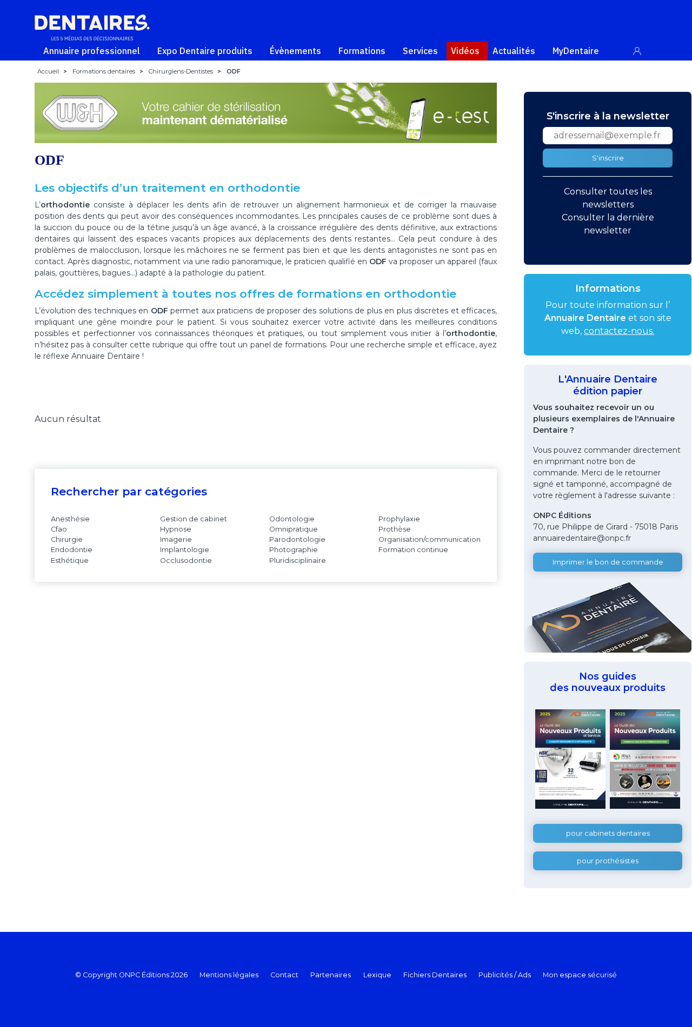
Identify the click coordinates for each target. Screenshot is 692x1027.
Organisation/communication (429, 539)
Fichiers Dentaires (435, 975)
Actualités (514, 50)
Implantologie (184, 550)
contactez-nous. (619, 331)
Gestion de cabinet (193, 519)
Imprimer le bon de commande (608, 562)
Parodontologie (297, 539)
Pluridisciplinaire (297, 560)
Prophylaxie (399, 519)
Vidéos (465, 50)
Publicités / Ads (504, 975)
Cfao (59, 529)
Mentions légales (228, 975)
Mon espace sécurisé (580, 975)
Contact (284, 975)
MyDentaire (576, 50)
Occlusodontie (186, 560)
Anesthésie (70, 519)
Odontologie (292, 519)
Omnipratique (293, 529)
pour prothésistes (607, 861)
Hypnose (175, 529)
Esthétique (70, 560)
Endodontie (71, 550)
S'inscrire (608, 158)
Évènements (295, 50)
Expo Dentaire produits (204, 50)
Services (420, 50)
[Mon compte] (643, 49)
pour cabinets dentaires (608, 833)
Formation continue (413, 550)
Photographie (293, 550)
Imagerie (176, 539)
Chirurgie (67, 539)
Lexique (377, 975)
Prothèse (394, 529)
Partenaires (330, 975)
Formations (361, 50)
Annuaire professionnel (91, 50)
